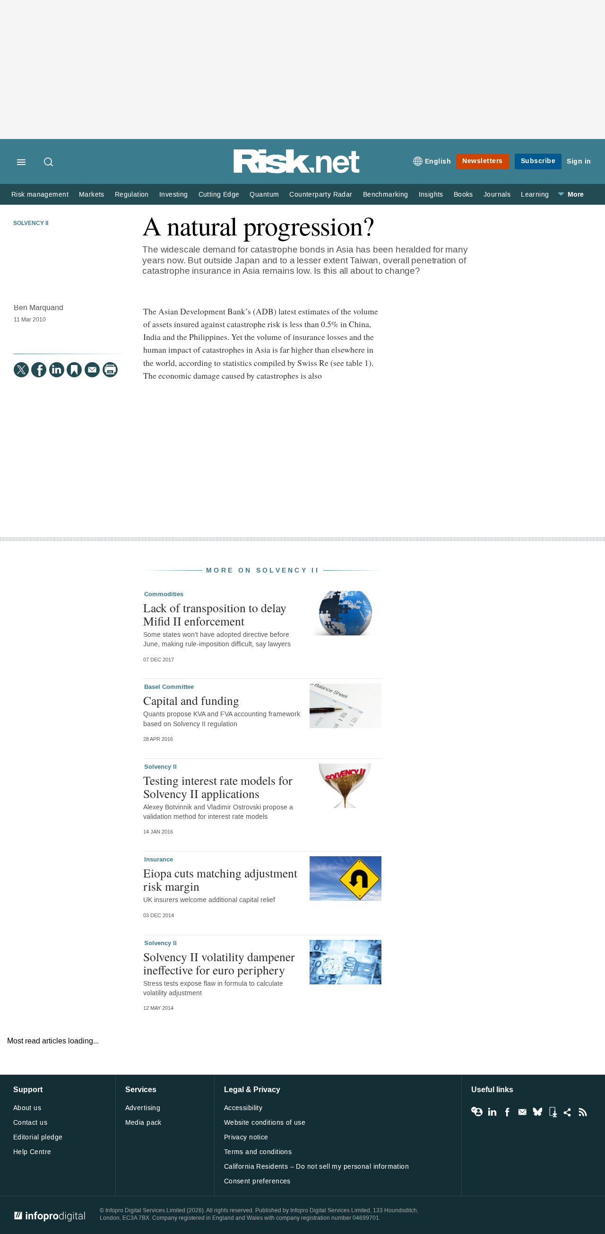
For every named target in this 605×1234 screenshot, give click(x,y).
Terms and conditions (258, 1151)
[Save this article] (74, 369)
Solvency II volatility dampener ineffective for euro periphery (219, 963)
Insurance (158, 859)
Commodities (163, 594)
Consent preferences (257, 1181)
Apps (552, 1112)
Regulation (132, 195)
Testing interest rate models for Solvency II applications (218, 786)
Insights (431, 195)
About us (27, 1108)
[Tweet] (21, 369)
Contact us (30, 1122)
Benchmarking (385, 195)
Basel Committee (169, 687)
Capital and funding (191, 700)
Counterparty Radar (320, 195)
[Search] (49, 162)
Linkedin (492, 1112)
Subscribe (538, 161)
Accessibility (243, 1108)
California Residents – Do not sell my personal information (316, 1166)
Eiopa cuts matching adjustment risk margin (220, 879)
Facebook (507, 1112)
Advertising (143, 1108)
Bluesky (537, 1112)
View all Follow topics (477, 1112)
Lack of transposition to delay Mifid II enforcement (214, 614)
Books (463, 195)
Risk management (40, 195)
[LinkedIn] (56, 369)
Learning (535, 195)
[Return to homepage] (297, 171)
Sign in (579, 161)
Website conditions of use (265, 1122)
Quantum (264, 195)
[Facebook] (38, 369)
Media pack (143, 1122)
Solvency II (30, 223)
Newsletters (482, 161)
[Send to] (92, 369)
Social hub (567, 1112)
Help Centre (32, 1151)
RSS (582, 1112)
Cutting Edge (219, 195)
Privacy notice (246, 1137)
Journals (497, 195)
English (438, 161)
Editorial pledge (38, 1137)
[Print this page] (110, 369)
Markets (91, 195)
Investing (173, 195)
